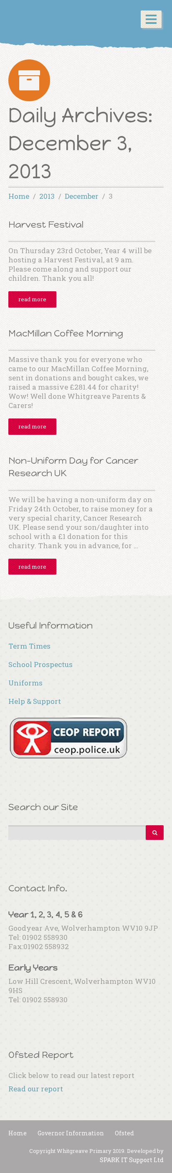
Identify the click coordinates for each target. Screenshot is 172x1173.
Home (17, 1133)
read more (32, 299)
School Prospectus (40, 664)
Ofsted (124, 1133)
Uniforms (25, 683)
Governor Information (71, 1133)
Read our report (35, 1088)
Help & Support (34, 701)
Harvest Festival (45, 224)
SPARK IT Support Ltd (132, 1160)
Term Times (29, 646)
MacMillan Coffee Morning (65, 333)
